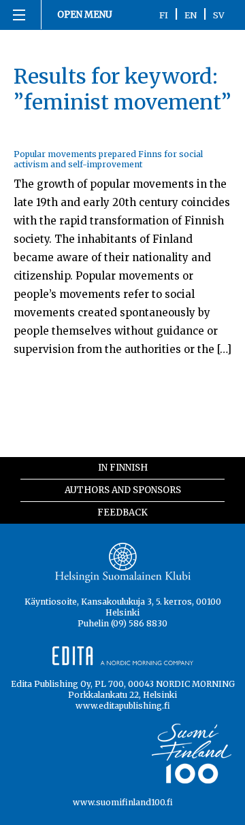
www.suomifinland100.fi (123, 802)
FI (163, 15)
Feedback (122, 512)
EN (190, 15)
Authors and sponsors (123, 490)
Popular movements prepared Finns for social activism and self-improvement (108, 159)
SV (219, 15)
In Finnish (123, 467)
